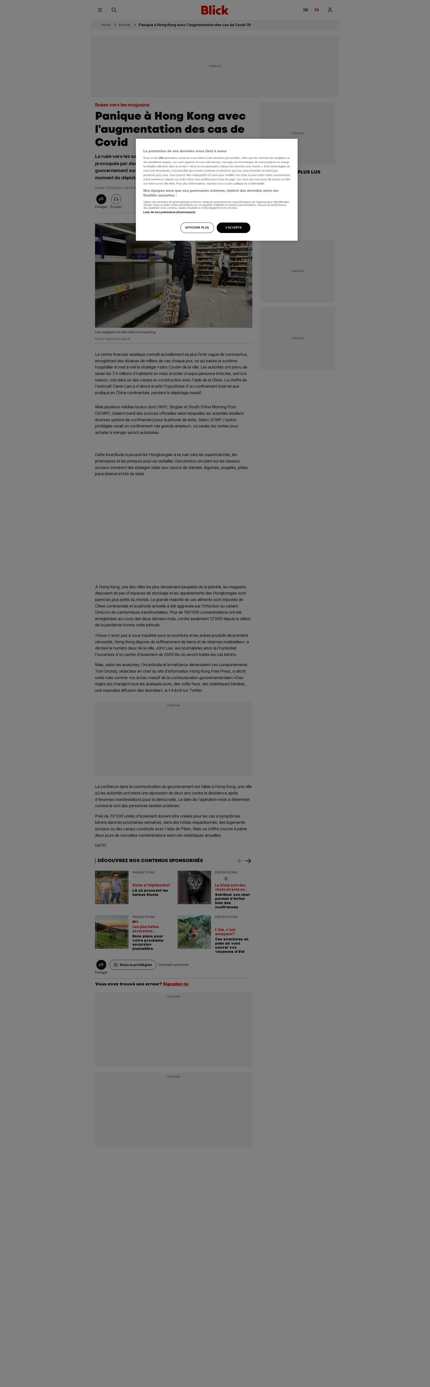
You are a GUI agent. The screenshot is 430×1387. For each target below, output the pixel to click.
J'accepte (233, 227)
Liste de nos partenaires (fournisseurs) (169, 212)
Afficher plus (197, 227)
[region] (217, 190)
